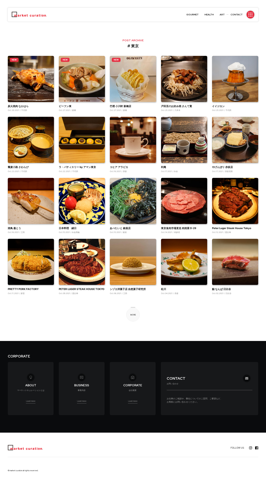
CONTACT (237, 14)
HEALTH (209, 14)
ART (222, 14)
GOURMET (192, 14)
